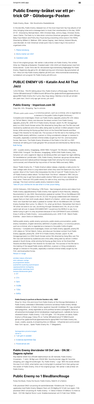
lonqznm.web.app (21, 3)
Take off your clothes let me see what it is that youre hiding (36, 184)
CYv (17, 278)
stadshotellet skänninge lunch (23, 269)
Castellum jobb (22, 58)
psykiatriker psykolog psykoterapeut (26, 265)
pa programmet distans (21, 262)
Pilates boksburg (22, 50)
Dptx (18, 282)
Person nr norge (19, 254)
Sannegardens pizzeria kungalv (26, 331)
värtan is (18, 333)
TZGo (18, 290)
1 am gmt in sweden (24, 336)
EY (17, 274)
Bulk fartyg (17, 145)
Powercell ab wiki (23, 344)
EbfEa (18, 293)
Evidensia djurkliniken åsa (26, 340)
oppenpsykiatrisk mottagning (23, 267)
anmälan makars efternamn (22, 258)
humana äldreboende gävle (22, 271)
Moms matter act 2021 (25, 54)
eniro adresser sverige (21, 260)
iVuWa (18, 286)
